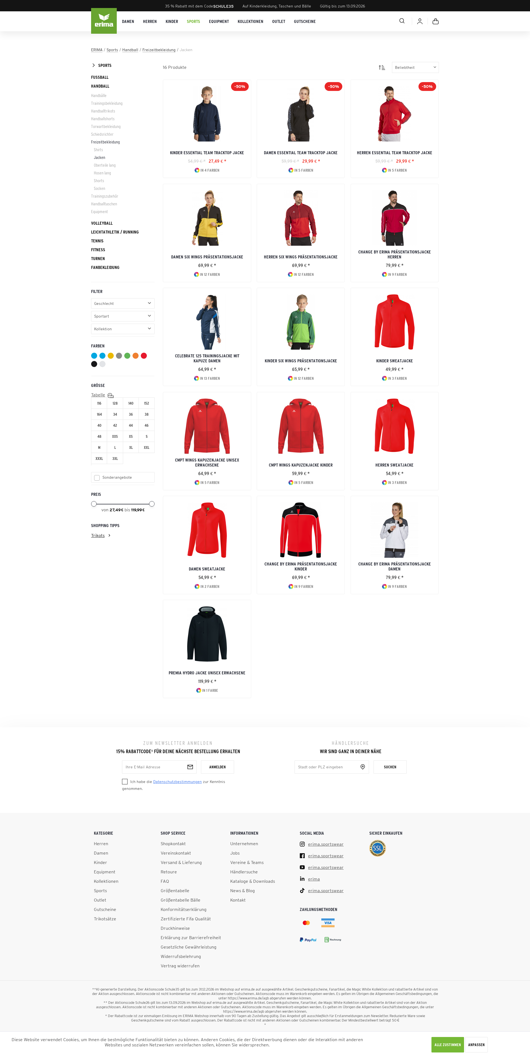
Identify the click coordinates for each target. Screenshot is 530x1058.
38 (147, 414)
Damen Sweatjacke (207, 568)
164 (99, 414)
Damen (101, 852)
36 (131, 414)
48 (99, 436)
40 (99, 425)
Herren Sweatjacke (394, 464)
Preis (96, 494)
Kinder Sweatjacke (394, 360)
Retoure (169, 871)
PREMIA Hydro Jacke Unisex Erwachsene (207, 672)
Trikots (98, 535)
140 (130, 403)
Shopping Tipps (105, 525)
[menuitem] (128, 21)
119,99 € (138, 510)
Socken (99, 188)
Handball (100, 85)
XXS (115, 436)
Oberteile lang (105, 165)
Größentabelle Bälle (180, 899)
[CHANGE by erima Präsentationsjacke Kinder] (300, 530)
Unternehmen (244, 843)
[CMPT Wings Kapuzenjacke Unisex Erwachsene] (207, 426)
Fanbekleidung (105, 267)
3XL (115, 458)
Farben (98, 345)
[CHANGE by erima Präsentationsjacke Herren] (394, 218)
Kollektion (103, 329)
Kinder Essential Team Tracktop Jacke (207, 152)
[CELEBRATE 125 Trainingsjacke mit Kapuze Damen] (207, 322)
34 (115, 414)
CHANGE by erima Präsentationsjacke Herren (394, 254)
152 (146, 403)
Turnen (98, 258)
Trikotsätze (105, 918)
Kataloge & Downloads (252, 881)
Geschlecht (104, 303)
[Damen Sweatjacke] (207, 530)
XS (131, 436)
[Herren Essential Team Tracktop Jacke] (394, 114)
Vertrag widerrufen (180, 965)
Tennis (97, 240)
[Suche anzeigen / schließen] (382, 20)
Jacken (99, 157)
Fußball (99, 77)
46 (147, 425)
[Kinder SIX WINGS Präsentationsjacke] (300, 322)
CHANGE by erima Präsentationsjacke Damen (394, 566)
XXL (146, 447)
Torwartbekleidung (106, 126)
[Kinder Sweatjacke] (394, 322)
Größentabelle (175, 890)
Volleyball (102, 223)
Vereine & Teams (247, 862)
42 (115, 425)
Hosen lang (102, 172)
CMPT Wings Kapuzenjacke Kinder (301, 464)
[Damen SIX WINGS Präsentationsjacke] (207, 218)
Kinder (100, 862)
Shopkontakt (173, 843)
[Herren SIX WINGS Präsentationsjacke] (300, 218)
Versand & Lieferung (181, 862)
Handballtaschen (104, 203)
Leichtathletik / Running (115, 231)
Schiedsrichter (102, 134)
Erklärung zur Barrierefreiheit (191, 937)
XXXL (99, 458)
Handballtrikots (103, 110)
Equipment (99, 211)
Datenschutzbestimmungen (177, 781)
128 (115, 403)
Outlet (100, 899)
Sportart (101, 316)
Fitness (98, 249)
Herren (101, 843)
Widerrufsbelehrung (181, 956)
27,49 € (117, 510)
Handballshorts (103, 118)
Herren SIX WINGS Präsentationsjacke (301, 256)
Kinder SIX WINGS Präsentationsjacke (301, 360)
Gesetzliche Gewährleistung (188, 946)
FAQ (165, 881)
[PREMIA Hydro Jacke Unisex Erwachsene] (207, 634)
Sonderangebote (117, 477)
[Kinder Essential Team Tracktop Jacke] (207, 114)
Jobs (235, 852)
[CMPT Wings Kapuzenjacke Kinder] (300, 426)
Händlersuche (244, 871)
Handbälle (99, 95)
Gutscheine (105, 909)
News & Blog (242, 890)
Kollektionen (106, 881)
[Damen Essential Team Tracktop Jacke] (300, 114)
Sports (105, 65)
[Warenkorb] (435, 21)
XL (131, 447)
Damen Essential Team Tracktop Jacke (301, 152)
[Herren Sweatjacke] (394, 426)
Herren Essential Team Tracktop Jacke (394, 152)
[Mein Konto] (420, 21)
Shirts (98, 149)
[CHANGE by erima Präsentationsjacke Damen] (394, 530)
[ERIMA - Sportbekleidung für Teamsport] (104, 21)
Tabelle (98, 394)
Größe (98, 385)
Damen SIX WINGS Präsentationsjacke (207, 256)
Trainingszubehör (104, 195)
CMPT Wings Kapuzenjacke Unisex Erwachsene (207, 462)
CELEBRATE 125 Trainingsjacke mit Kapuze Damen (207, 358)
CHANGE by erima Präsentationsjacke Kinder (300, 566)
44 (131, 425)
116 (99, 403)
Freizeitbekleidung (105, 141)
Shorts (99, 180)
